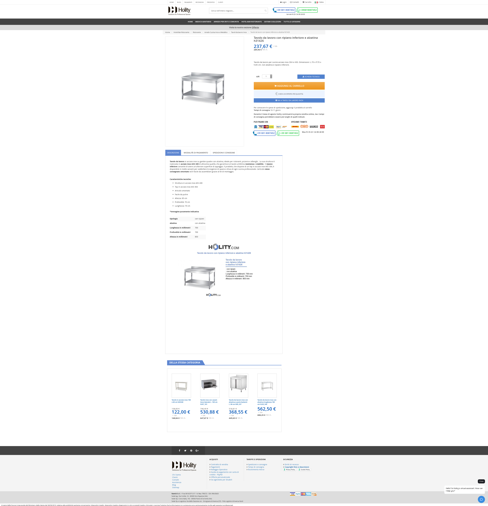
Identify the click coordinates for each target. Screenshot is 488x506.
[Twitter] (185, 450)
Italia (321, 2)
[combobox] (238, 11)
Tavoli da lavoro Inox (239, 32)
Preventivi (211, 2)
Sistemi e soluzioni (272, 22)
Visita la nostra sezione (244, 27)
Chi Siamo (176, 475)
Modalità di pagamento (196, 152)
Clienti (220, 2)
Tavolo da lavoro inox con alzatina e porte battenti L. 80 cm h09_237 (238, 402)
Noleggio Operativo (219, 469)
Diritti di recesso (292, 464)
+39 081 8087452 (285, 10)
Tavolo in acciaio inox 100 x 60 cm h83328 (181, 401)
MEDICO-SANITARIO (203, 22)
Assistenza (176, 482)
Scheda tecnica (311, 76)
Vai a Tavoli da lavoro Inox (290, 100)
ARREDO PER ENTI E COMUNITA (226, 22)
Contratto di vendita (219, 464)
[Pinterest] (191, 450)
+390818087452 (308, 10)
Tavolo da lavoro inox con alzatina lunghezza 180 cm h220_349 (266, 402)
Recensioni (200, 2)
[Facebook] (179, 450)
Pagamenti (188, 2)
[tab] (173, 152)
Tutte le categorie (292, 22)
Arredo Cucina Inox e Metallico (216, 32)
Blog (179, 2)
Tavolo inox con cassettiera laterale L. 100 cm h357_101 (208, 402)
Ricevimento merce (256, 469)
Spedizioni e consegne (224, 152)
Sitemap (175, 487)
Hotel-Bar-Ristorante (182, 32)
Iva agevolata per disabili (221, 479)
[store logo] (179, 10)
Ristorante (197, 32)
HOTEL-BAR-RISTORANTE (251, 22)
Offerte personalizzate (220, 477)
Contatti (175, 480)
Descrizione (173, 152)
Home (172, 2)
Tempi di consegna (256, 467)
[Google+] (197, 450)
